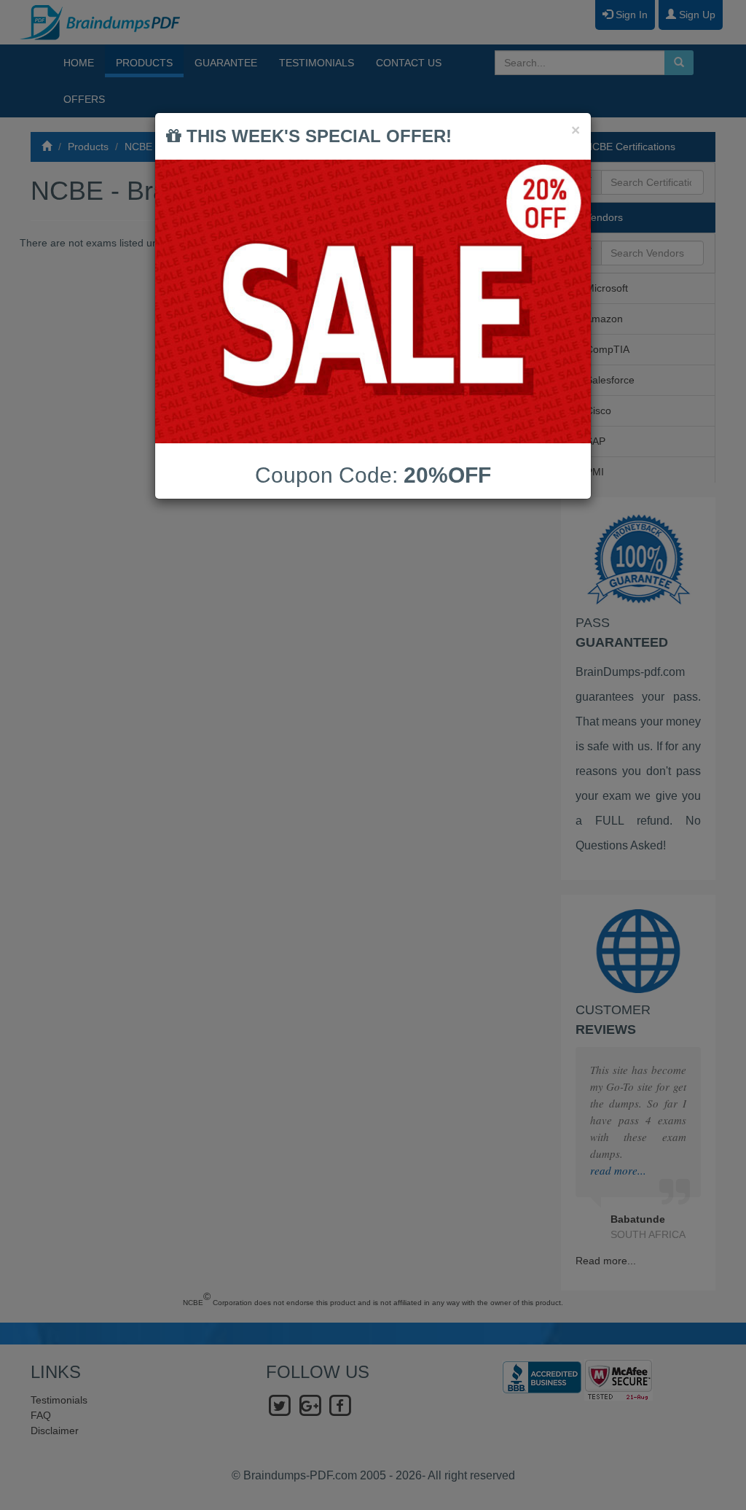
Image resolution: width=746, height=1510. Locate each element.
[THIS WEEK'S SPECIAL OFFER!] (373, 301)
